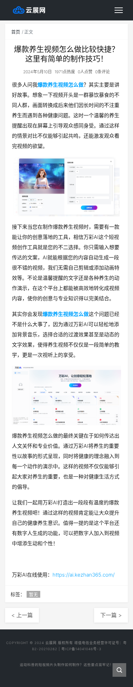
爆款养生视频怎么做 (61, 84)
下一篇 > (111, 615)
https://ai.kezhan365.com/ (84, 574)
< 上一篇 (22, 615)
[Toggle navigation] (119, 10)
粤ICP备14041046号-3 (81, 649)
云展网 (51, 643)
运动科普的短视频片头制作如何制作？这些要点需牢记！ (67, 663)
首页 (15, 31)
